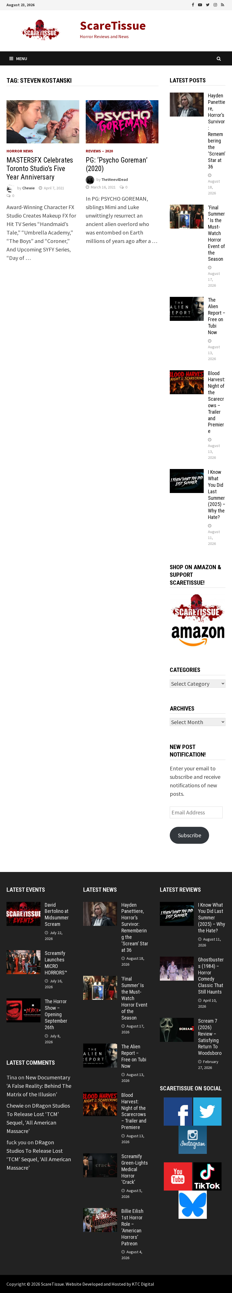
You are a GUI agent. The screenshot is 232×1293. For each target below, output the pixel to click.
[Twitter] (208, 4)
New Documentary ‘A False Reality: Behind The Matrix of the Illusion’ (39, 1086)
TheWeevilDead (115, 179)
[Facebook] (193, 4)
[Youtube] (201, 4)
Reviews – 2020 (99, 151)
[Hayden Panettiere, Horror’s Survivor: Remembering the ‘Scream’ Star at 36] (187, 96)
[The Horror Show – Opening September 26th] (23, 1002)
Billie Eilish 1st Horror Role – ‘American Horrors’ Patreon (132, 1227)
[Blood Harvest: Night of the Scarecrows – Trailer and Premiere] (187, 374)
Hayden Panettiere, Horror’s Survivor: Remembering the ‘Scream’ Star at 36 (216, 131)
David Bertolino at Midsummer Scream (57, 914)
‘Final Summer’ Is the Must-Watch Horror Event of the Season (216, 233)
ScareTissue (113, 25)
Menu (21, 58)
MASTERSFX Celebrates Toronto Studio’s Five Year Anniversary (40, 168)
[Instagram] (216, 4)
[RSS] (222, 4)
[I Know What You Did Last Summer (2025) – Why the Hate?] (187, 473)
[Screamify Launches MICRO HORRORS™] (23, 954)
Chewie (28, 187)
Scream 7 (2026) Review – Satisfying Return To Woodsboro (210, 1037)
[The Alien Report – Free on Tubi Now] (187, 300)
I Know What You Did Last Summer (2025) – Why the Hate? (216, 494)
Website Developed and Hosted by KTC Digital (110, 1284)
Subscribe (189, 835)
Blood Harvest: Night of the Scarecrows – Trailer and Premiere (216, 402)
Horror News (20, 151)
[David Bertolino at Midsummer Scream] (23, 906)
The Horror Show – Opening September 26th (56, 1014)
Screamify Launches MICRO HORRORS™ (56, 963)
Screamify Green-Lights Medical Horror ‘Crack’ (134, 1169)
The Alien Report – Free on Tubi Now (216, 316)
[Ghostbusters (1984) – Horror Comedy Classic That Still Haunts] (177, 960)
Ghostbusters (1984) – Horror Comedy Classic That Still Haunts (211, 976)
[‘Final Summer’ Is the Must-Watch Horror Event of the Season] (187, 208)
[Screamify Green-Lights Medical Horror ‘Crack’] (100, 1157)
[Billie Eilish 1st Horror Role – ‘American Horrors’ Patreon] (100, 1212)
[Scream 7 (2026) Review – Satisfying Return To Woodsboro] (177, 1021)
